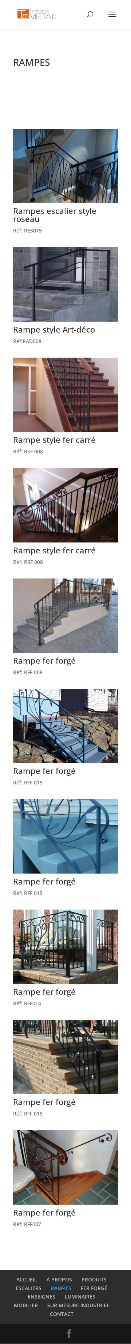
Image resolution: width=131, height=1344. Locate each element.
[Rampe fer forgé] (65, 650)
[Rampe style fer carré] (65, 429)
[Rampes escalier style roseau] (65, 201)
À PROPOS (59, 1279)
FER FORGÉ (94, 1288)
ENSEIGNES (41, 1296)
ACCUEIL (26, 1279)
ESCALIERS (28, 1288)
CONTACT (62, 1314)
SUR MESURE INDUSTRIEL (78, 1305)
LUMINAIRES (80, 1296)
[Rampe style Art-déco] (65, 319)
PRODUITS (94, 1279)
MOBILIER (26, 1305)
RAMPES (61, 1288)
